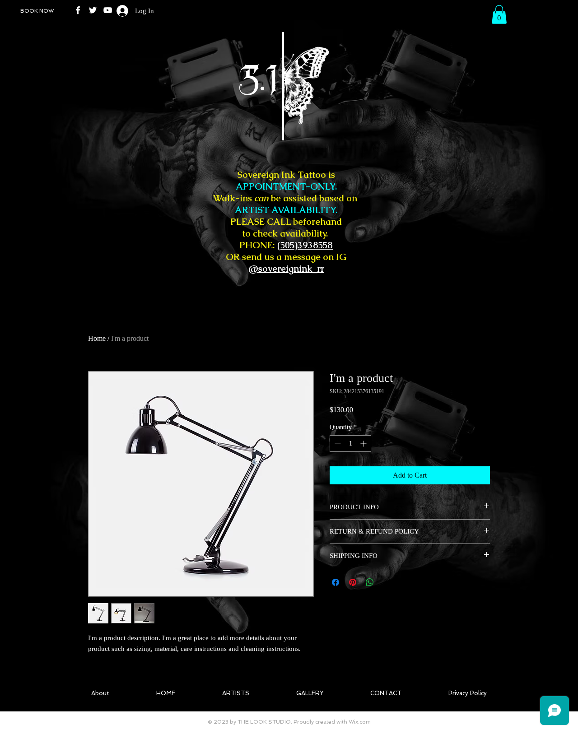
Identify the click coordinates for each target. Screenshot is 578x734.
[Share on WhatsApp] (369, 582)
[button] (499, 14)
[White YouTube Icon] (108, 10)
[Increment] (364, 443)
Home (97, 338)
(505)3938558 (305, 245)
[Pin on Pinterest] (352, 582)
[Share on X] (387, 582)
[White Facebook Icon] (78, 10)
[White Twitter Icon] (93, 10)
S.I (216, 80)
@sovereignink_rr (286, 268)
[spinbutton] (350, 443)
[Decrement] (336, 443)
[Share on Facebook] (335, 582)
